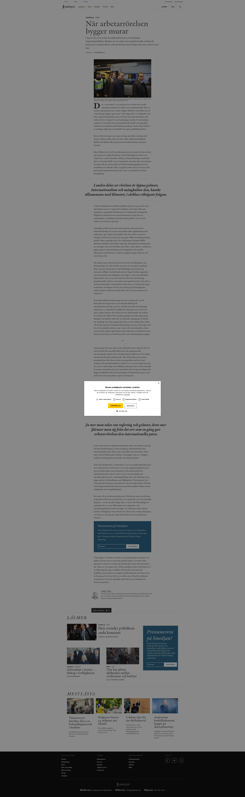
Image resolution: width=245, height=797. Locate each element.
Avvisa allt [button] (130, 406)
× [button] (158, 383)
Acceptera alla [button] (116, 405)
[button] (122, 411)
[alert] (122, 398)
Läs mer (127, 394)
